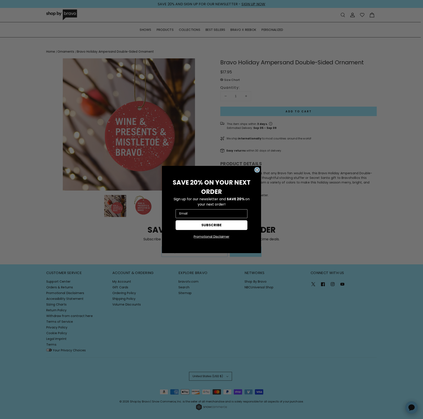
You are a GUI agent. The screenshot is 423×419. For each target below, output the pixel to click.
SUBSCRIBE (211, 225)
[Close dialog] (257, 170)
